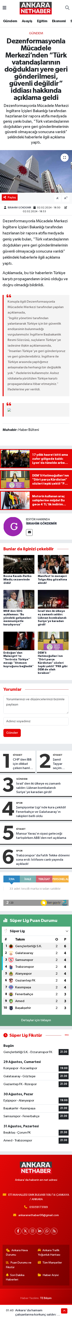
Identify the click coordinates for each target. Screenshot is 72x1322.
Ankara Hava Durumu (17, 1252)
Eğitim (42, 21)
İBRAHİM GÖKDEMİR (19, 207)
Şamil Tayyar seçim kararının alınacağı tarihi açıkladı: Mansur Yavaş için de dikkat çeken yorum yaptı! (60, 764)
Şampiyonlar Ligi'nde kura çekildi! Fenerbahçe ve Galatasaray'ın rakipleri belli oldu (41, 812)
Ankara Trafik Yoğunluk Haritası (49, 1252)
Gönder (12, 733)
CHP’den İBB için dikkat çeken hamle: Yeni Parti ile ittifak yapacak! (23, 764)
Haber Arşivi (51, 1275)
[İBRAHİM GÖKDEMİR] (13, 526)
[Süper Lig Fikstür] (67, 1035)
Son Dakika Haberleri (15, 1277)
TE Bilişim (46, 1298)
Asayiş (27, 21)
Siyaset (17, 755)
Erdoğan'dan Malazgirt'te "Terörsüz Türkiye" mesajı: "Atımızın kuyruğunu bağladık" (18, 659)
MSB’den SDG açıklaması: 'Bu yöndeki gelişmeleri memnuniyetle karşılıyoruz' (17, 618)
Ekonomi (59, 21)
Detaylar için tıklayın (36, 1020)
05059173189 (38, 1207)
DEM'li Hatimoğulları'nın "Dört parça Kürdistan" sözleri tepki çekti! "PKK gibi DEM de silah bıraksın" (52, 663)
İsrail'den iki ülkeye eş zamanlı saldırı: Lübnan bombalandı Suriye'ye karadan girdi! (52, 618)
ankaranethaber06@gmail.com (38, 1215)
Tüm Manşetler (52, 1262)
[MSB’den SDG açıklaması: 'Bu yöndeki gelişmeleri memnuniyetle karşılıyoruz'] (18, 599)
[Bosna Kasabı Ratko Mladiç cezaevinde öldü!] (18, 564)
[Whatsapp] (47, 1231)
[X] (25, 1231)
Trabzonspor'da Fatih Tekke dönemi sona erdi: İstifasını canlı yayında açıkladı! (43, 860)
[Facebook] (18, 1231)
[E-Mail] (29, 532)
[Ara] (67, 8)
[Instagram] (32, 1231)
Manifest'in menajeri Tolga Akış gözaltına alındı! (52, 579)
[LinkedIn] (39, 1231)
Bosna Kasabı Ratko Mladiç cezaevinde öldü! (17, 579)
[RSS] (54, 1231)
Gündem (10, 21)
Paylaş (12, 197)
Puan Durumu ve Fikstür (19, 1265)
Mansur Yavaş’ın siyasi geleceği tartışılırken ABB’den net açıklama (41, 836)
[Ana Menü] (4, 8)
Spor (19, 803)
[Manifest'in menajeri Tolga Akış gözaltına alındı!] (53, 564)
